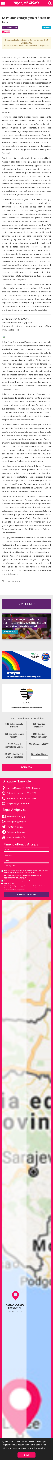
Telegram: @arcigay (16, 832)
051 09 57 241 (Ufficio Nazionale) (22, 798)
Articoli (6, 32)
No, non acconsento (10, 883)
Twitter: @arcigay (15, 827)
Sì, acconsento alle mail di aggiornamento (17, 881)
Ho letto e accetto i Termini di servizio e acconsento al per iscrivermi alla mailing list (26, 871)
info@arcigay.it (13, 803)
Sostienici (26, 604)
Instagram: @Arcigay (16, 821)
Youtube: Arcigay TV (16, 837)
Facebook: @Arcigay (16, 816)
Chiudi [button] (26, 1455)
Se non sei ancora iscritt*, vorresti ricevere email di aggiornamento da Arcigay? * (22, 876)
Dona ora (26, 767)
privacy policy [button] (38, 1448)
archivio (46, 27)
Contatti (25, 803)
